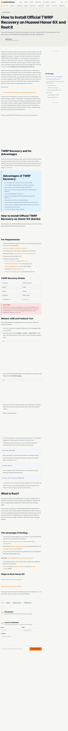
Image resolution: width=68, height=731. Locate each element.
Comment (3, 633)
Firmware (48, 5)
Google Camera (33, 5)
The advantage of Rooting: (53, 94)
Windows (53, 2)
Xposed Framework (19, 566)
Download (25, 299)
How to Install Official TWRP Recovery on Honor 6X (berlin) (55, 82)
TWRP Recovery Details (52, 87)
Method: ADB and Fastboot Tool (54, 90)
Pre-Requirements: (51, 85)
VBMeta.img (24, 261)
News (20, 2)
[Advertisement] (56, 60)
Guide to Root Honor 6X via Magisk (11, 586)
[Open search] (62, 2)
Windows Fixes (62, 5)
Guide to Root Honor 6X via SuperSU (11, 579)
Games (31, 2)
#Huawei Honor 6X (17, 602)
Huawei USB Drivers (18, 269)
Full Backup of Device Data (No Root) (25, 253)
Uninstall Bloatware (8, 549)
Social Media (46, 2)
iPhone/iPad (38, 2)
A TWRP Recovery (6, 12)
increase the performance (15, 541)
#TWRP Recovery (27, 602)
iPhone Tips (54, 5)
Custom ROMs (41, 5)
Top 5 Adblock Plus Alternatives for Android (20, 558)
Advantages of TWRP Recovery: (53, 79)
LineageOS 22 (19, 5)
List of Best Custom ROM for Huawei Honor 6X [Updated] (19, 92)
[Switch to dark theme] (65, 2)
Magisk (26, 5)
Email (23, 627)
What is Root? (49, 92)
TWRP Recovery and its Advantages (54, 76)
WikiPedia (9, 167)
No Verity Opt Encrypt (11, 261)
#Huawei (8, 602)
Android (26, 2)
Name (2, 627)
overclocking (7, 543)
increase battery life (20, 546)
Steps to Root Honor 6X (52, 97)
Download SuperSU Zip (11, 263)
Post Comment (36, 648)
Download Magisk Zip (11, 266)
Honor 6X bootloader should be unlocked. (15, 248)
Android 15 (12, 5)
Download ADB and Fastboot (13, 271)
